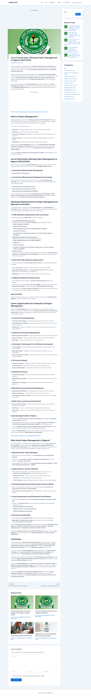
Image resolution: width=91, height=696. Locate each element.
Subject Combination (77, 2)
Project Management (16, 119)
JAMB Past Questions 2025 (70, 85)
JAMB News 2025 (68, 83)
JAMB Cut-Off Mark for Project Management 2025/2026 (27, 435)
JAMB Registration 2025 (70, 90)
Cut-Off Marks (66, 2)
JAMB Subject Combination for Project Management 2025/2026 (32, 111)
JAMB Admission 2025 (24, 617)
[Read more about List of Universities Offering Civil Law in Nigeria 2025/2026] (46, 602)
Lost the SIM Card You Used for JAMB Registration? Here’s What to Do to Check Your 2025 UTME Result (72, 42)
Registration (52, 2)
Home (42, 2)
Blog (47, 2)
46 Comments (14, 637)
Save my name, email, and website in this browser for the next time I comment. (29, 675)
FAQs (65, 68)
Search (65, 12)
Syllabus (59, 2)
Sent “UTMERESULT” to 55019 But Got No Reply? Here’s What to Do (74, 56)
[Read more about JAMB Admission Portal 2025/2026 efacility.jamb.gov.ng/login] (46, 626)
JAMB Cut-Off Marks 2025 (70, 78)
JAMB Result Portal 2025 (70, 92)
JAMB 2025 (12, 2)
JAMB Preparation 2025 (69, 87)
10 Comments (38, 638)
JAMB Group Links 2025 (70, 81)
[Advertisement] (34, 19)
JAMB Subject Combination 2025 (72, 94)
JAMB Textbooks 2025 (69, 98)
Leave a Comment (14, 617)
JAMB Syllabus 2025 (69, 96)
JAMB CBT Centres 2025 (70, 76)
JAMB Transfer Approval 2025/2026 (21, 635)
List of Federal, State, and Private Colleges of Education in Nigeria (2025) (20, 613)
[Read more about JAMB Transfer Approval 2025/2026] (22, 627)
